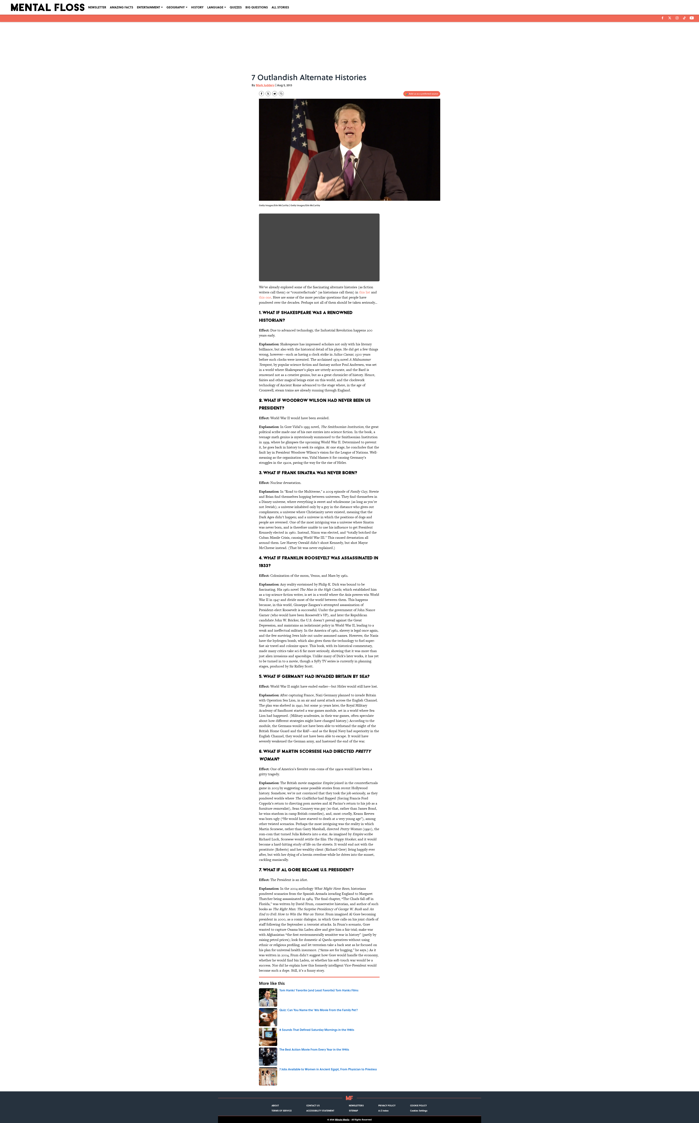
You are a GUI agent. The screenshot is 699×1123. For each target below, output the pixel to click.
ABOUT (275, 1105)
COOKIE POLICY (418, 1105)
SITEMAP (353, 1110)
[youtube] (692, 17)
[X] (669, 17)
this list (364, 292)
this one (265, 297)
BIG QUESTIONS (256, 7)
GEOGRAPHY (175, 7)
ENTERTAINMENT (148, 7)
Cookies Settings (418, 1110)
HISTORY (197, 7)
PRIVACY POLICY (386, 1105)
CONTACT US (313, 1105)
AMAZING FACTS (121, 7)
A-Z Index (383, 1110)
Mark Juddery (265, 85)
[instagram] (677, 17)
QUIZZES (236, 7)
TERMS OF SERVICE (282, 1110)
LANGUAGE (215, 7)
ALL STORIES (280, 7)
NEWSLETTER (97, 7)
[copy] (281, 93)
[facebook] (662, 17)
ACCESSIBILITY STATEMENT (320, 1110)
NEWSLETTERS (356, 1105)
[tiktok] (684, 17)
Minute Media (342, 1119)
